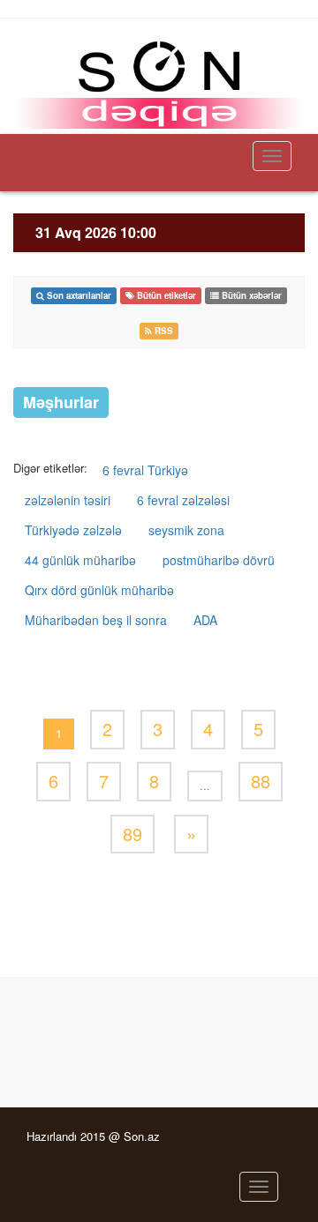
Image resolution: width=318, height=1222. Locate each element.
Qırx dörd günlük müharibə (99, 590)
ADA (205, 620)
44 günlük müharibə (80, 560)
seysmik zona (186, 530)
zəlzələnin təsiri (67, 500)
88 (260, 781)
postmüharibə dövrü (219, 560)
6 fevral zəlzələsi (183, 500)
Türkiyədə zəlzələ (73, 530)
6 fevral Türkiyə (145, 470)
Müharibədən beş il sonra (96, 620)
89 (132, 833)
